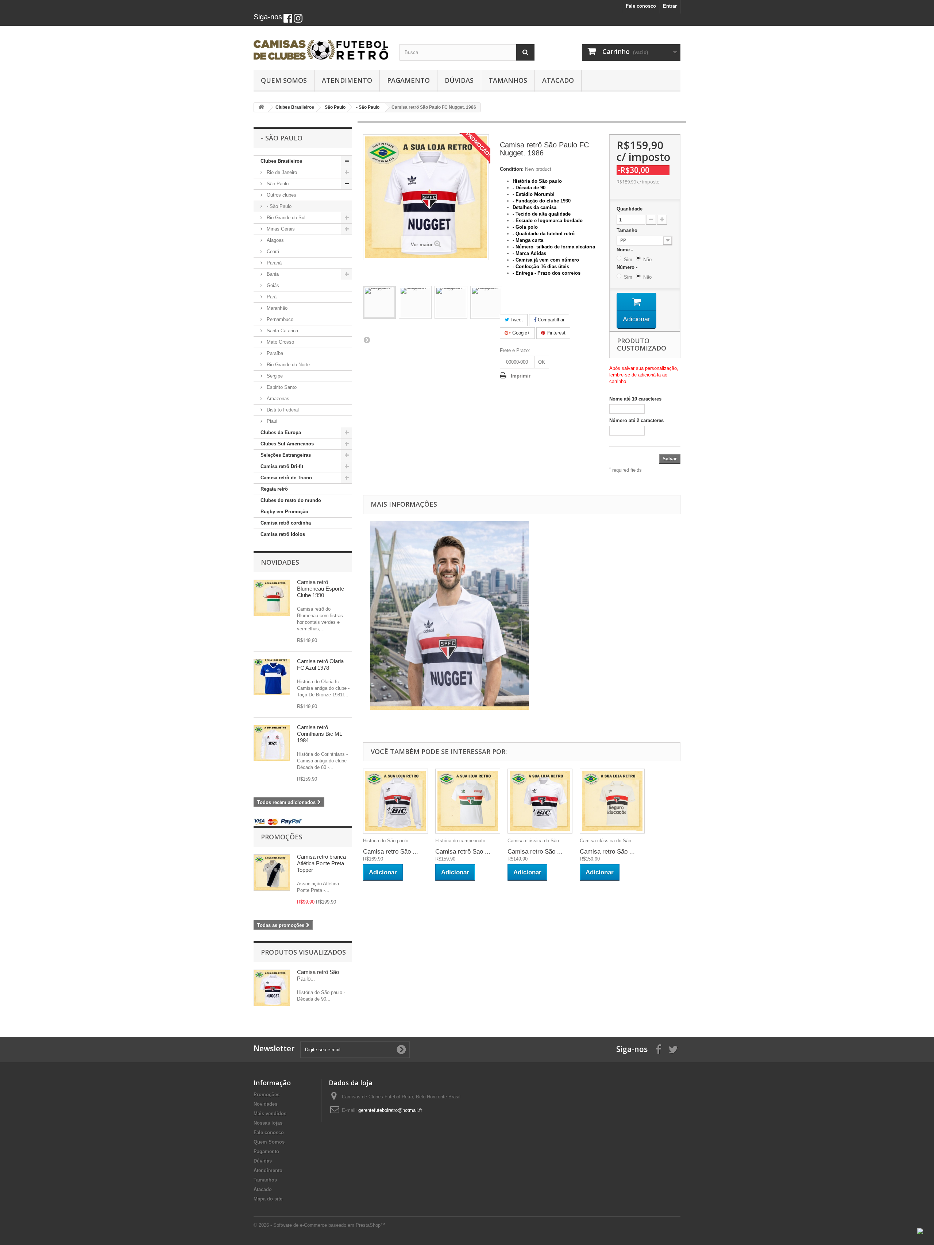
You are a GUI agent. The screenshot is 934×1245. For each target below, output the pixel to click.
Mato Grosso (279, 342)
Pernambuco (279, 319)
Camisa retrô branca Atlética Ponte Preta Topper (321, 863)
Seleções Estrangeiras (285, 455)
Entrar (670, 6)
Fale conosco (641, 6)
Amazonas (277, 398)
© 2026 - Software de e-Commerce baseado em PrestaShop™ (319, 1225)
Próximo (366, 339)
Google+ (520, 333)
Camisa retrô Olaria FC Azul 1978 (320, 664)
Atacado (558, 80)
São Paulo (277, 183)
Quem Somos (284, 80)
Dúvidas (459, 80)
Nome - (626, 249)
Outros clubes (280, 195)
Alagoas (274, 240)
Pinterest (555, 333)
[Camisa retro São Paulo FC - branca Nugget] (379, 302)
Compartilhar (550, 319)
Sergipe (274, 376)
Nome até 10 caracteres (635, 399)
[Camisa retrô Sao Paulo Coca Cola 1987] (467, 801)
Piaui (271, 421)
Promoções (281, 836)
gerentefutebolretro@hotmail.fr (390, 1110)
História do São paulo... (388, 840)
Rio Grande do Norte (287, 364)
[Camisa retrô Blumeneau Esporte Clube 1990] (272, 598)
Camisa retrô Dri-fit (281, 466)
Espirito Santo (281, 387)
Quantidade (629, 209)
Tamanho (628, 230)
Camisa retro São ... (390, 851)
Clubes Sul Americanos (287, 443)
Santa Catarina (281, 330)
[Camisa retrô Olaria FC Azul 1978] (272, 677)
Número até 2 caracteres (636, 420)
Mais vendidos (270, 1113)
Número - (628, 267)
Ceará (272, 251)
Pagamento (408, 80)
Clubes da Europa (280, 432)
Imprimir (520, 376)
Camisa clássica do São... (535, 840)
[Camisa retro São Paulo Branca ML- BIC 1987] (395, 801)
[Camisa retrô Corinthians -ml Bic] (272, 743)
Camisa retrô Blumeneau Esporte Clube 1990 (320, 588)
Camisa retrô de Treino (286, 477)
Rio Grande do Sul (285, 217)
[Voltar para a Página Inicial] (261, 107)
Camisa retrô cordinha (285, 523)
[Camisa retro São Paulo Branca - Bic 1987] (539, 801)
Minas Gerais (280, 229)
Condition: (512, 169)
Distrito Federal (282, 410)
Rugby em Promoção (284, 511)
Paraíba (274, 353)
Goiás (272, 285)
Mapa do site (268, 1199)
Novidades (280, 562)
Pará (271, 296)
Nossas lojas (268, 1123)
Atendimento (347, 80)
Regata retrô (274, 489)
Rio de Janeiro (281, 172)
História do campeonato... (462, 840)
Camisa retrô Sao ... (462, 851)
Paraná (273, 263)
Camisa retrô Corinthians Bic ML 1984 (319, 733)
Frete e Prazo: (515, 350)
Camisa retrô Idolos (282, 534)
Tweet (516, 319)
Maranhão (276, 308)
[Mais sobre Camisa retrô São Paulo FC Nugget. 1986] (272, 988)
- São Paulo (278, 206)
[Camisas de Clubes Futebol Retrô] (321, 46)
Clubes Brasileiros (281, 161)
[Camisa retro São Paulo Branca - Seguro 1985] (612, 801)
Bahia (272, 274)
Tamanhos (508, 80)
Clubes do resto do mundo (290, 500)
